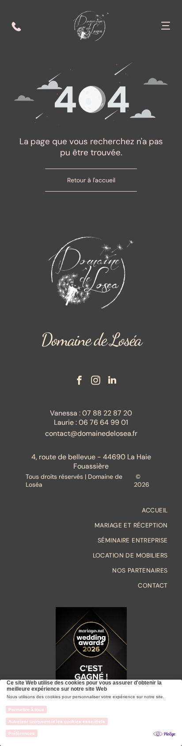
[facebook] (79, 381)
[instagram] (96, 381)
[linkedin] (112, 381)
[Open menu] (165, 26)
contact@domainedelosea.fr (91, 433)
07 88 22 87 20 (107, 413)
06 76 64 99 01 (103, 422)
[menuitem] (91, 510)
